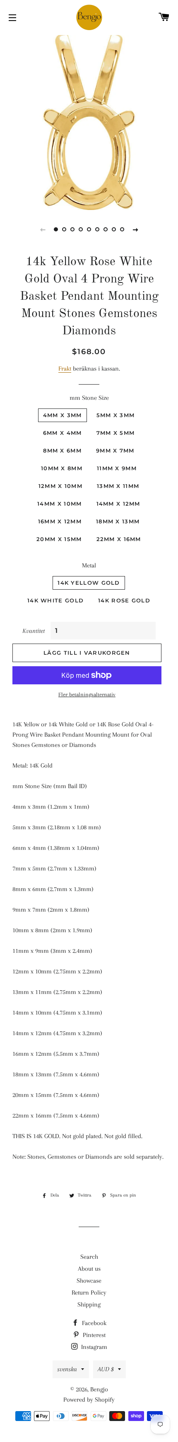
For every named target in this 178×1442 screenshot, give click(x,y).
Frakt (64, 368)
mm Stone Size (89, 397)
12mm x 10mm (60, 486)
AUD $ (106, 1369)
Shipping (89, 1304)
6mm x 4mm (62, 432)
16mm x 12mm (60, 521)
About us (89, 1268)
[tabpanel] (89, 121)
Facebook (93, 1323)
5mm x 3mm (115, 415)
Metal (89, 565)
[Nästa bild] (135, 229)
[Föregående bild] (43, 229)
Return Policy (89, 1292)
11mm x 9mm (117, 468)
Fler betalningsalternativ (86, 694)
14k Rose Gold (124, 600)
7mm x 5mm (115, 432)
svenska (67, 1369)
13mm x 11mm (118, 486)
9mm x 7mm (115, 450)
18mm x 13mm (118, 521)
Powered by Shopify (89, 1399)
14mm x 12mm (118, 503)
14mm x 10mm (59, 503)
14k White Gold (55, 600)
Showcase (89, 1280)
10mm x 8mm (61, 468)
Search (89, 1256)
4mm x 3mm (62, 415)
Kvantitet (33, 631)
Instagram (93, 1347)
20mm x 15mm (59, 539)
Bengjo (99, 1389)
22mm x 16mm (118, 539)
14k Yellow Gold (89, 582)
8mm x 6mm (62, 450)
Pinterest (93, 1335)
